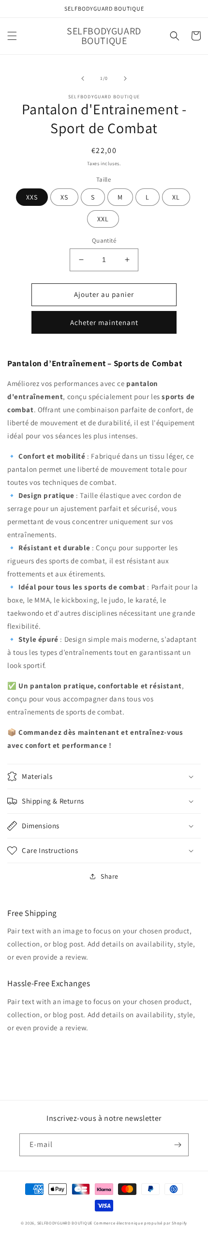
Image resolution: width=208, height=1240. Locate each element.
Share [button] (110, 876)
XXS (32, 197)
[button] (12, 35)
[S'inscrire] (177, 1144)
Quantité (104, 240)
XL (176, 197)
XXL (103, 219)
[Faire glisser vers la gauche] (82, 78)
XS (64, 197)
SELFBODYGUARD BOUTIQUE (64, 1222)
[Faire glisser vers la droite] (125, 78)
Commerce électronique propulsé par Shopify (140, 1222)
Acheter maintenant (104, 322)
